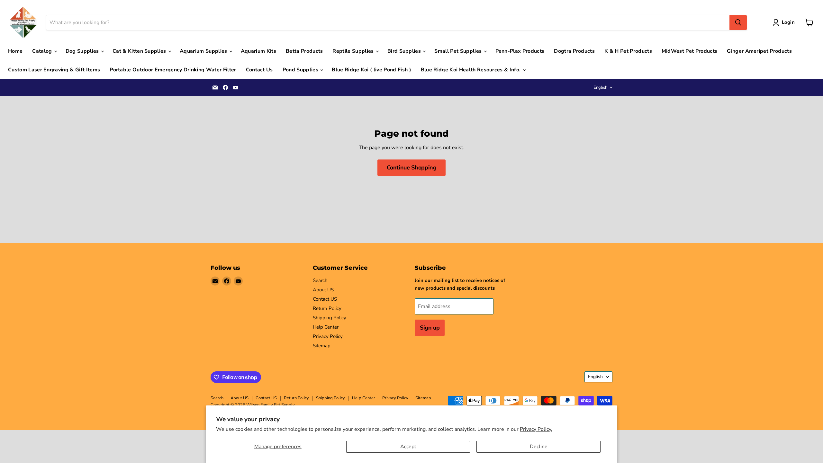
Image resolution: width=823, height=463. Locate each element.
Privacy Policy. (536, 429)
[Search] (738, 22)
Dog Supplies (83, 51)
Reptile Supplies (353, 51)
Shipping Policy (329, 317)
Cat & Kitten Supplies (140, 51)
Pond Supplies (301, 69)
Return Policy (327, 308)
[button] (785, 22)
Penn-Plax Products (520, 51)
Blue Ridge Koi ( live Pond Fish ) (371, 69)
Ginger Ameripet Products (759, 51)
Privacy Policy (328, 336)
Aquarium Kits (258, 51)
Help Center (326, 327)
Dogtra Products (574, 51)
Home (15, 51)
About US (323, 289)
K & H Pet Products (628, 51)
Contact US (325, 299)
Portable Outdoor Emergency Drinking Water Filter (173, 69)
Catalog (42, 51)
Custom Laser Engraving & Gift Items (54, 69)
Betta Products (304, 51)
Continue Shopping (412, 167)
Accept (408, 446)
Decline (538, 446)
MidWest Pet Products (689, 51)
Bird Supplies (404, 51)
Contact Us (259, 69)
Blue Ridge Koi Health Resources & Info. (471, 69)
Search (320, 280)
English (600, 87)
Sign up (429, 327)
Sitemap (321, 345)
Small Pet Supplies (458, 51)
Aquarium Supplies (204, 51)
